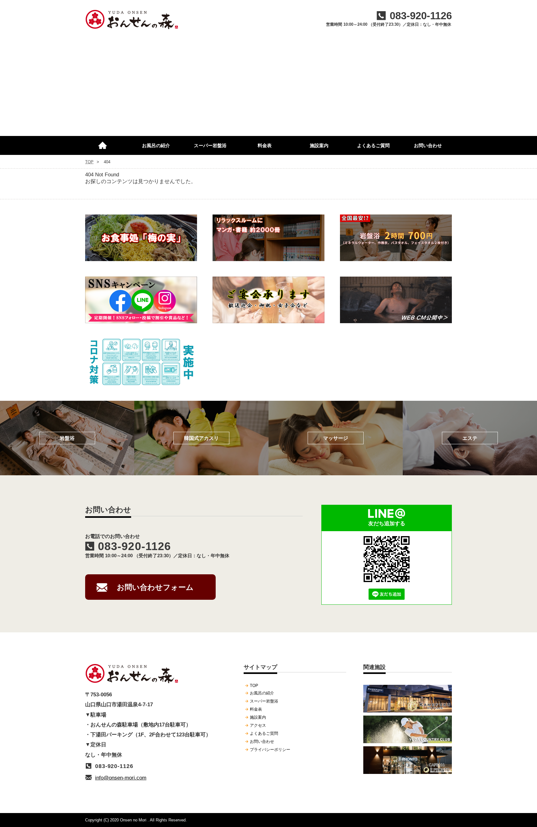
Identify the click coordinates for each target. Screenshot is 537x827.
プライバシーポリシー (270, 749)
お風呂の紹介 (156, 145)
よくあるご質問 (373, 145)
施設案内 (319, 145)
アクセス (258, 725)
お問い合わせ (428, 145)
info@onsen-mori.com (120, 778)
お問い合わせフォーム (155, 587)
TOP (105, 143)
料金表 (265, 145)
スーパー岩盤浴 (210, 145)
